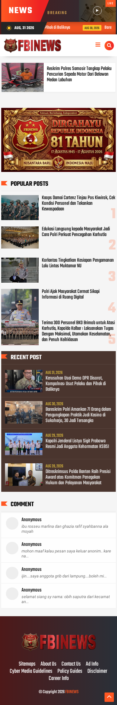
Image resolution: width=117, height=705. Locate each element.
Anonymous (31, 520)
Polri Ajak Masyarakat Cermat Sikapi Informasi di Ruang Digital (71, 294)
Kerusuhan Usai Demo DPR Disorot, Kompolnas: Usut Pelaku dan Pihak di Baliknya (76, 384)
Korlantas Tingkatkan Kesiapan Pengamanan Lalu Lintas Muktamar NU (78, 263)
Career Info (59, 678)
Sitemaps (27, 664)
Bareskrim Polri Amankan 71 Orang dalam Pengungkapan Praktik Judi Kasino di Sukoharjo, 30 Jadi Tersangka (78, 415)
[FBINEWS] (59, 651)
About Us (48, 664)
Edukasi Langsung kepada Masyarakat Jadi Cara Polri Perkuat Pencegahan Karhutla (76, 232)
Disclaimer (97, 671)
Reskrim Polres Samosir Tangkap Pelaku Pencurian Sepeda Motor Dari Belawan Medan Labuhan (79, 74)
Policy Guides (69, 671)
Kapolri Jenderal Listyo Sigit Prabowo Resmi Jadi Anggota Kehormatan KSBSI (77, 444)
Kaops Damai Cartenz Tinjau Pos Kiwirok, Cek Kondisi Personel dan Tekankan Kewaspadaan (78, 203)
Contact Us (71, 664)
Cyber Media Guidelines (31, 671)
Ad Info (92, 664)
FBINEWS (72, 692)
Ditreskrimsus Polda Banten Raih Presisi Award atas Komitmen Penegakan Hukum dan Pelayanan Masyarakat (78, 477)
